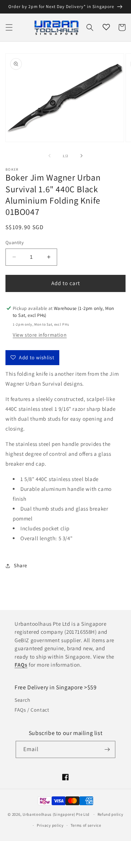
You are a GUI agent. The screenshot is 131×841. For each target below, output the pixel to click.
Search (23, 700)
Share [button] (20, 565)
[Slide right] (82, 156)
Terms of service (86, 825)
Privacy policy (50, 825)
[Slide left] (49, 156)
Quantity (14, 242)
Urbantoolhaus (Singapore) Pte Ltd (56, 814)
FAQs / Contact (32, 709)
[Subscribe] (107, 749)
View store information (40, 335)
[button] (9, 27)
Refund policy (110, 814)
